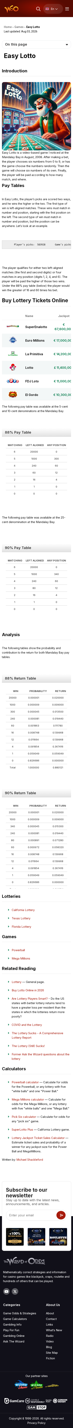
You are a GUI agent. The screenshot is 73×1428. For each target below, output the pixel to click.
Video (50, 1341)
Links (49, 1324)
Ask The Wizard (13, 1341)
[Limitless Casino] (15, 1237)
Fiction (50, 1358)
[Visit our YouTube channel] (6, 1291)
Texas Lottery (21, 918)
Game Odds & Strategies (19, 1313)
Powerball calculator (25, 1082)
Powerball (18, 950)
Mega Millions (21, 958)
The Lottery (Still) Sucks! (28, 1046)
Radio (50, 1336)
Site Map (52, 1352)
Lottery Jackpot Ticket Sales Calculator (38, 1138)
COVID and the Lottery (27, 1025)
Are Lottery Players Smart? (30, 998)
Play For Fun (11, 1330)
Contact (51, 1319)
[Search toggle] (38, 9)
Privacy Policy (36, 1423)
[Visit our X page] (15, 1291)
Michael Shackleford (30, 1159)
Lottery (16, 982)
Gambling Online (14, 1336)
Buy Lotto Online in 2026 (28, 990)
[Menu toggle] (66, 9)
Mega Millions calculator (28, 1099)
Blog (49, 1347)
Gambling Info (12, 1324)
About (50, 1313)
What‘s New (54, 1330)
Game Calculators (15, 1319)
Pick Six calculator (24, 1117)
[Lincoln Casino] (36, 1237)
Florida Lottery (21, 926)
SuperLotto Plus (22, 1129)
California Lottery (23, 910)
